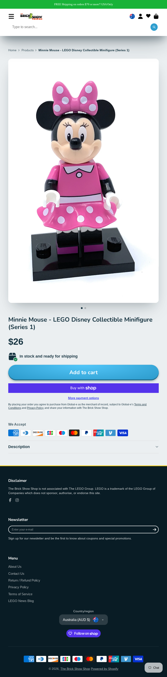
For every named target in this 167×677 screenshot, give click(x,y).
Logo (31, 16)
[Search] (154, 27)
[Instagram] (17, 500)
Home (12, 50)
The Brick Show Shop (75, 668)
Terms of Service (20, 594)
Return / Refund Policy (24, 580)
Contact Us (16, 573)
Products (28, 50)
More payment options (83, 398)
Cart (156, 16)
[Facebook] (10, 500)
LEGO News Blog (21, 601)
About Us (15, 566)
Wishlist (148, 16)
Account (140, 16)
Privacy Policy (18, 587)
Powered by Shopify (104, 668)
